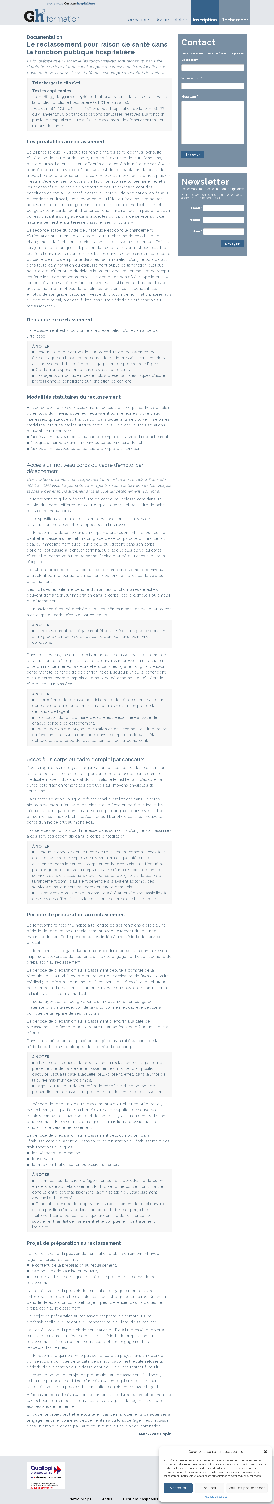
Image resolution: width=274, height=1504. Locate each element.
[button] (265, 1452)
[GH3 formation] (60, 12)
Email (196, 208)
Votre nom (190, 60)
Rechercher (234, 20)
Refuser (210, 1488)
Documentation (171, 20)
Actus (107, 1499)
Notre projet (80, 1499)
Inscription (205, 20)
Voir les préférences (247, 1488)
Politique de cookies (215, 1496)
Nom (197, 231)
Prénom (194, 220)
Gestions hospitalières (143, 1499)
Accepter (178, 1488)
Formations (138, 20)
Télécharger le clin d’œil (57, 83)
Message (189, 97)
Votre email (191, 78)
